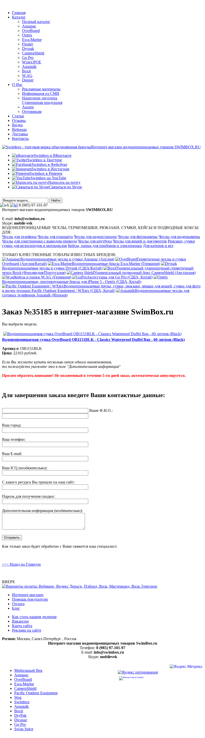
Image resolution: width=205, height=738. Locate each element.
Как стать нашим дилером (34, 617)
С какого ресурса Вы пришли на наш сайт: (38, 482)
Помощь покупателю (30, 599)
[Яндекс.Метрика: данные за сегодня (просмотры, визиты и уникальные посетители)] (186, 667)
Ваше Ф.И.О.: (101, 410)
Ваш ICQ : (24, 468)
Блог (16, 608)
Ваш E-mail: (12, 454)
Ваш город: (11, 425)
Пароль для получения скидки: (28, 496)
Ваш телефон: (14, 439)
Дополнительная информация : (42, 510)
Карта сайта (22, 626)
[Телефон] (14, 205)
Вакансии (20, 621)
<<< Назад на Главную (21, 564)
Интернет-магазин (28, 595)
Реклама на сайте (26, 630)
